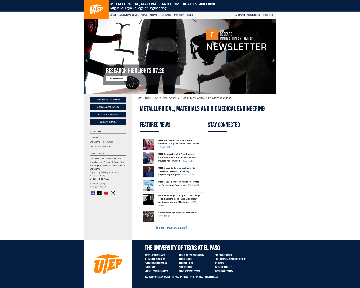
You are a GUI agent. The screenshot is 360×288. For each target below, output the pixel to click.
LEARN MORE (116, 78)
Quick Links (268, 15)
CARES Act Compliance (155, 255)
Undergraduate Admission (108, 99)
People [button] (144, 15)
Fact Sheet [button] (179, 15)
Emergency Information (156, 263)
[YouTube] (106, 193)
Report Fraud (185, 259)
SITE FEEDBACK (211, 277)
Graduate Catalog (108, 122)
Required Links (186, 263)
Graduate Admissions (108, 114)
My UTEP (241, 15)
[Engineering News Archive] (171, 228)
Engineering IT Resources (101, 141)
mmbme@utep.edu (100, 183)
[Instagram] (113, 193)
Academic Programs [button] (129, 15)
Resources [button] (166, 15)
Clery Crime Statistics (155, 259)
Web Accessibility (223, 267)
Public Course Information (191, 255)
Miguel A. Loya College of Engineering (138, 8)
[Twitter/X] (99, 193)
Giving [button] (190, 15)
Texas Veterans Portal (189, 271)
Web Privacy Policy (224, 271)
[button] (87, 60)
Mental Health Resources (156, 271)
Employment (150, 267)
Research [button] (154, 15)
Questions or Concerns (100, 146)
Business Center (97, 137)
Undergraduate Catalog (108, 107)
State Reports (185, 267)
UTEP (140, 98)
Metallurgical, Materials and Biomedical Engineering (163, 4)
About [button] (113, 15)
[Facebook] (93, 193)
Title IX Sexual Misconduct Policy (231, 259)
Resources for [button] (253, 15)
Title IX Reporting (223, 255)
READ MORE (166, 147)
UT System (219, 263)
